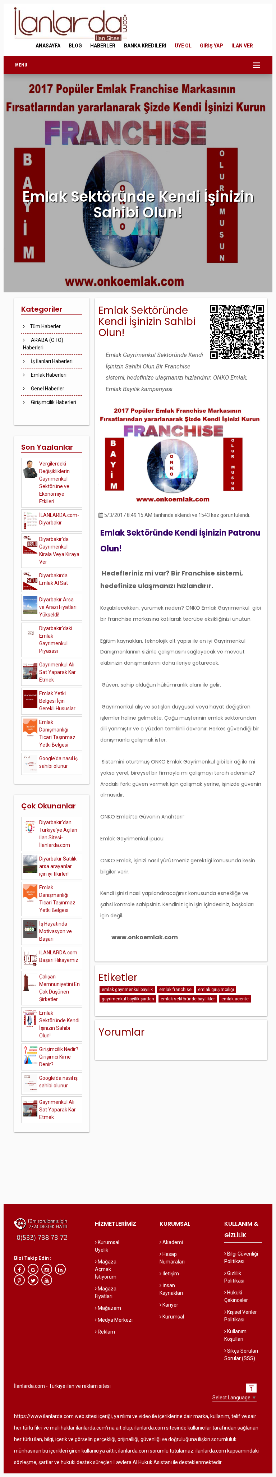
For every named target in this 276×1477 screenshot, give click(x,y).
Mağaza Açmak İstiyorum (105, 1269)
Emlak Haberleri (48, 375)
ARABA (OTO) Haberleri (43, 343)
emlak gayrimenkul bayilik (127, 989)
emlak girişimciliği (216, 989)
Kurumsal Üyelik (107, 1246)
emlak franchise (175, 989)
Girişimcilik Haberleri (53, 402)
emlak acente (235, 998)
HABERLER (102, 46)
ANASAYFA (48, 46)
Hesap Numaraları (172, 1258)
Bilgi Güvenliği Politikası (241, 1257)
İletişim (170, 1273)
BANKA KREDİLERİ (145, 46)
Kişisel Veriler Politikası (240, 1315)
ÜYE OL (183, 46)
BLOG (75, 46)
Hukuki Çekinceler (236, 1296)
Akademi (172, 1242)
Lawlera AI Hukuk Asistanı (143, 1462)
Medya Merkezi (115, 1320)
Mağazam (109, 1308)
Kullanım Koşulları (235, 1335)
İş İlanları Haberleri (51, 361)
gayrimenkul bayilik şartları (128, 998)
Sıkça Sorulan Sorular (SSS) (241, 1354)
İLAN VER (242, 46)
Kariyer (169, 1305)
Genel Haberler (47, 388)
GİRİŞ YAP (211, 46)
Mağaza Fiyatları (105, 1292)
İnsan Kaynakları (171, 1289)
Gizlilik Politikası (234, 1277)
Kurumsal (172, 1317)
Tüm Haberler (45, 326)
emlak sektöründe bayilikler (188, 998)
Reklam (106, 1332)
